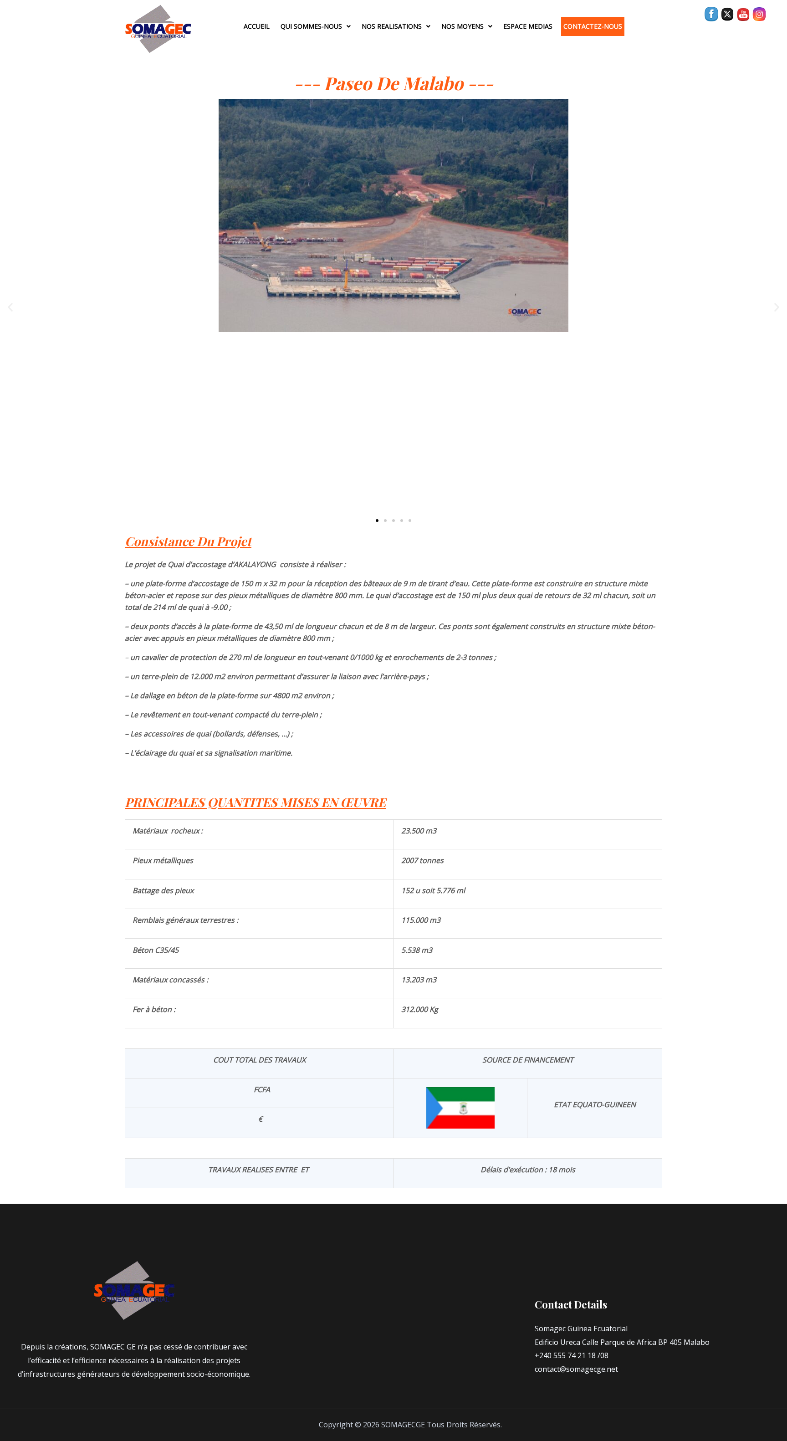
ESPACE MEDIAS (527, 26)
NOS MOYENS (462, 26)
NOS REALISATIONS (392, 26)
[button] (10, 306)
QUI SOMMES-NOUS (311, 26)
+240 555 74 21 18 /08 (571, 1355)
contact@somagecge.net (576, 1369)
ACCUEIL (257, 26)
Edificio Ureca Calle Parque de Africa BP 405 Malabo (622, 1342)
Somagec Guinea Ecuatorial (581, 1328)
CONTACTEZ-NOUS (592, 26)
